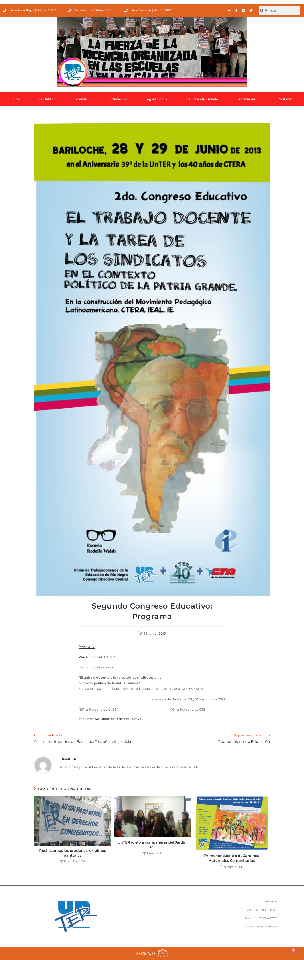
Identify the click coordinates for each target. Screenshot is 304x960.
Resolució (86, 657)
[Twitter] (251, 10)
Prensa (81, 99)
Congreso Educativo (126, 719)
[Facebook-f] (236, 10)
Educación (118, 99)
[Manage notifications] (293, 950)
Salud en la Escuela (202, 99)
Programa (87, 647)
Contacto (285, 99)
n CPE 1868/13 (104, 657)
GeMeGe (67, 759)
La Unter (46, 99)
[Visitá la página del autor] (43, 765)
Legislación (154, 99)
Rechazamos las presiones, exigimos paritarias (72, 853)
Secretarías (246, 99)
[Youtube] (244, 10)
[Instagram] (229, 10)
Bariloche (101, 719)
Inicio (16, 99)
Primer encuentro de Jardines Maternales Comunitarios (231, 858)
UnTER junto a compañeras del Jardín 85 (152, 844)
